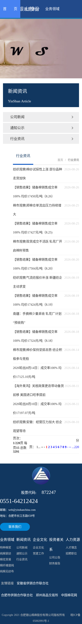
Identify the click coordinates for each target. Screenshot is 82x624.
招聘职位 (71, 553)
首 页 (10, 9)
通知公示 (42, 128)
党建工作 (38, 553)
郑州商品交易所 (47, 595)
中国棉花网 (69, 595)
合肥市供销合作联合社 (17, 595)
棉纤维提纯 (7, 565)
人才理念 (71, 547)
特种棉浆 (5, 547)
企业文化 (38, 547)
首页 (60, 159)
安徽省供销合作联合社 (33, 583)
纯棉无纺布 (7, 571)
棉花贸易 (5, 559)
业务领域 (52, 9)
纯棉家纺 (5, 553)
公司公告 (54, 557)
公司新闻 (42, 117)
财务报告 (54, 563)
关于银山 (31, 9)
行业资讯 (42, 139)
